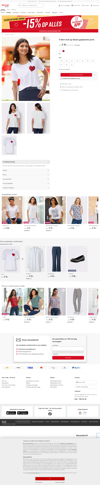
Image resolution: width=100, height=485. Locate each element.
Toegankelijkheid (55, 421)
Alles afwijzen (38, 482)
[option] (60, 51)
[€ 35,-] (77, 301)
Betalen (28, 383)
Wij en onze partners (28, 443)
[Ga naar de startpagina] (5, 5)
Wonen (14, 9)
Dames (3, 9)
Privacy (47, 421)
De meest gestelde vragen (33, 387)
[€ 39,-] (35, 259)
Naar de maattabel (65, 69)
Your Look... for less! (8, 377)
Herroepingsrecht (75, 421)
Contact (77, 377)
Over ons (4, 381)
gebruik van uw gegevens (67, 443)
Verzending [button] (77, 45)
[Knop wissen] (42, 5)
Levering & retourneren (32, 381)
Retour (5, 175)
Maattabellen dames (56, 381)
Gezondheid (40, 12)
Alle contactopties (83, 387)
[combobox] (34, 5)
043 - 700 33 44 (80, 399)
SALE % (61, 12)
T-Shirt (11, 34)
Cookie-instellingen (60, 482)
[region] (50, 461)
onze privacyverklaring (34, 472)
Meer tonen (55, 354)
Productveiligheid (8, 183)
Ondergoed (16, 12)
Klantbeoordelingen (8, 188)
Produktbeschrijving (9, 162)
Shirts (7, 34)
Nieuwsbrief (5, 383)
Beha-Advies (53, 387)
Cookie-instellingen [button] (93, 421)
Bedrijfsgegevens (65, 421)
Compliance (84, 421)
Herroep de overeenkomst (23, 421)
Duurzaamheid (7, 179)
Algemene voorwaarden (38, 421)
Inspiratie (47, 12)
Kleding (8, 12)
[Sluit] (98, 435)
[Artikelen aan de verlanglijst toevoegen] (94, 75)
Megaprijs (54, 12)
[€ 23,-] (55, 301)
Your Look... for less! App (8, 385)
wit (59, 53)
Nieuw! (3, 12)
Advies (52, 377)
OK (50, 478)
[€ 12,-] (77, 210)
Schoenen (23, 12)
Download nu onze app (17, 409)
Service (28, 377)
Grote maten (31, 12)
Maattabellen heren (55, 383)
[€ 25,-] (56, 259)
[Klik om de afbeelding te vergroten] (47, 98)
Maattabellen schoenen (56, 385)
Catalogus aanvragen (32, 385)
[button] (2, 35)
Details (5, 170)
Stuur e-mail (81, 382)
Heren (8, 9)
